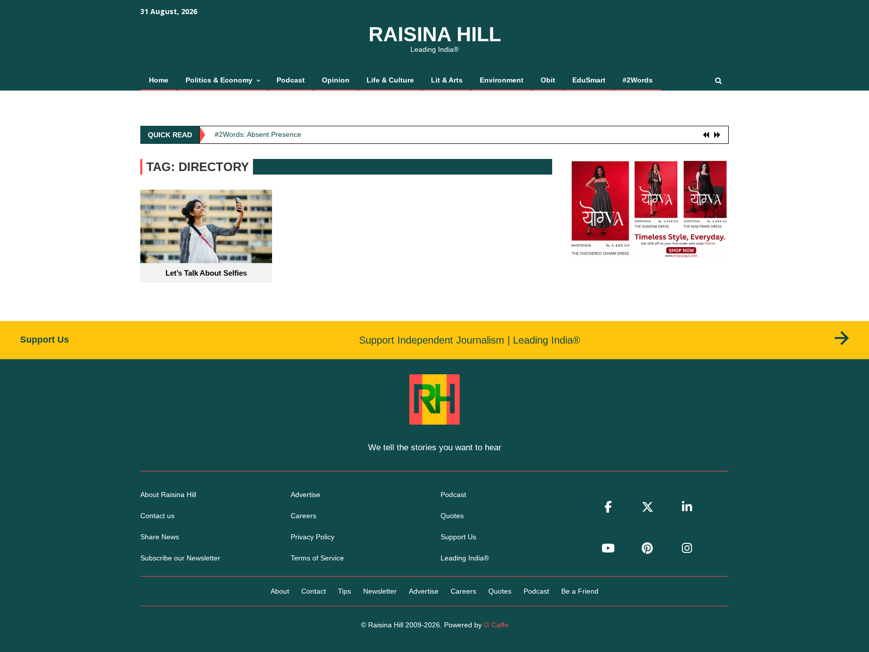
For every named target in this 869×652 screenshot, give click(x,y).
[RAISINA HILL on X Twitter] (647, 507)
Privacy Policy (312, 537)
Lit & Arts (447, 80)
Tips (344, 591)
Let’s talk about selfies (206, 273)
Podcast (291, 80)
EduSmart (588, 80)
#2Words (638, 80)
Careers (303, 516)
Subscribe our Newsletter (180, 558)
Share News (159, 537)
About (280, 591)
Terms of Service (317, 558)
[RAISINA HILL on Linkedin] (687, 507)
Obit (548, 80)
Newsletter (380, 591)
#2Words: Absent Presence (258, 134)
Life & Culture (390, 80)
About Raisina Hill (168, 495)
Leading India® (465, 558)
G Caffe (496, 625)
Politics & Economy (219, 80)
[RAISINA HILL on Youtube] (608, 548)
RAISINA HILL (435, 34)
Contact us (157, 516)
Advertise (305, 495)
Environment (502, 80)
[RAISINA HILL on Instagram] (687, 548)
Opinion (336, 80)
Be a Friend (579, 591)
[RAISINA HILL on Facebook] (608, 507)
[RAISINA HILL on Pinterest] (647, 548)
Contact (313, 591)
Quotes (452, 516)
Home (158, 80)
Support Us (458, 537)
